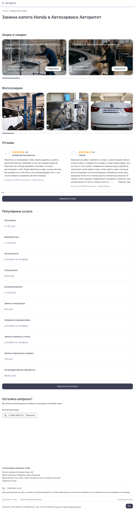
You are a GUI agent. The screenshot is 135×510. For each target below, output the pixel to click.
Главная (5, 11)
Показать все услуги (67, 386)
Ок (129, 506)
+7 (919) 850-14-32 (13, 488)
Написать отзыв (67, 198)
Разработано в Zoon (125, 500)
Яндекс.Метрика (75, 507)
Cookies (58, 507)
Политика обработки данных (31, 500)
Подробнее (53, 68)
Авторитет (10, 3)
